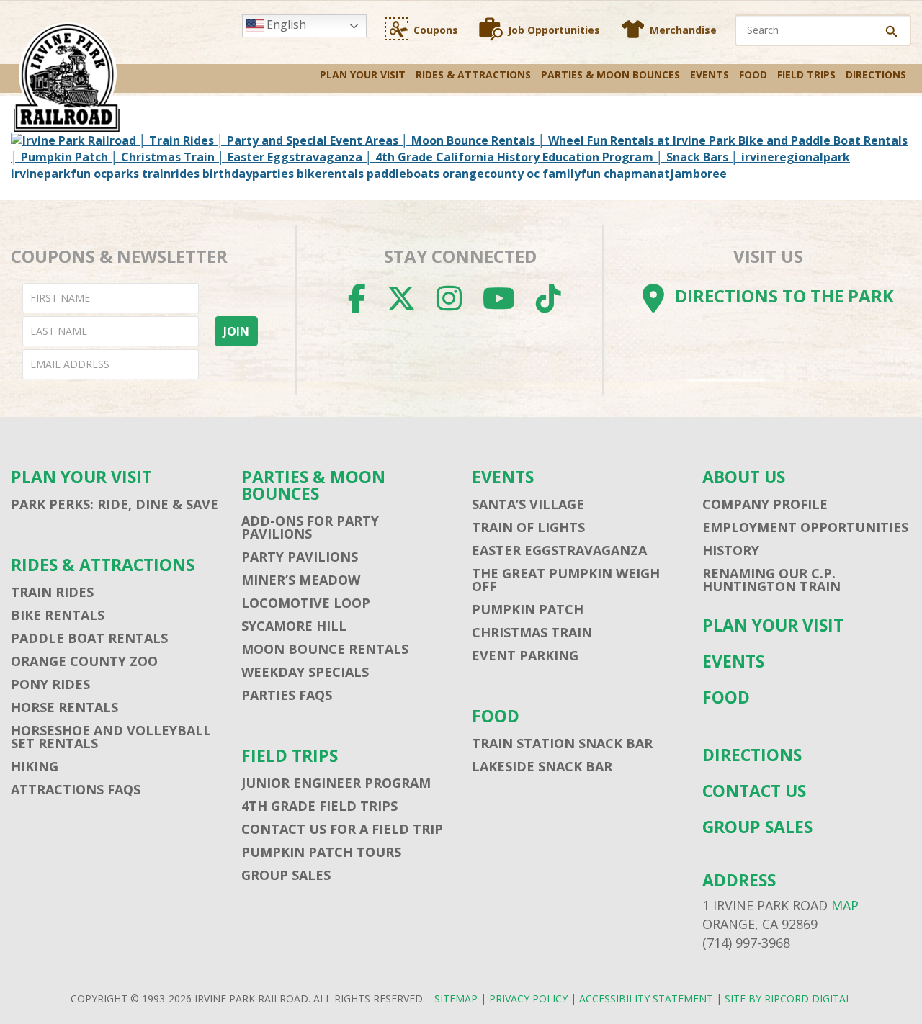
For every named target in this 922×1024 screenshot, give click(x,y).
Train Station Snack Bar (562, 743)
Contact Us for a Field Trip (342, 828)
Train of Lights (528, 527)
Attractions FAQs (75, 789)
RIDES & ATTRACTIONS (473, 74)
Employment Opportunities (805, 527)
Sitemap (456, 998)
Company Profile (765, 504)
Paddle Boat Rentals (89, 638)
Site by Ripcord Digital (788, 998)
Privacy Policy (528, 998)
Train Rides (52, 592)
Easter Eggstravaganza (559, 550)
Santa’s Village (528, 504)
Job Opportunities (554, 30)
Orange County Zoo (84, 661)
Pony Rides (50, 684)
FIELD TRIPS (806, 74)
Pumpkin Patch (527, 609)
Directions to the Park (784, 295)
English (285, 24)
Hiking (34, 766)
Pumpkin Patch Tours (321, 852)
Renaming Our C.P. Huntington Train (771, 580)
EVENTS (709, 74)
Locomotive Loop (305, 602)
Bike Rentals (57, 615)
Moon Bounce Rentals (324, 648)
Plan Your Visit (363, 74)
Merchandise (683, 30)
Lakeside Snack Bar (542, 766)
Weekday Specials (305, 672)
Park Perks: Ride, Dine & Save (114, 504)
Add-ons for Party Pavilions (310, 527)
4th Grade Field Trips (319, 805)
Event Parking (525, 655)
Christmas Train (532, 632)
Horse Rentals (64, 707)
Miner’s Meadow (300, 579)
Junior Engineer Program (336, 782)
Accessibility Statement (646, 998)
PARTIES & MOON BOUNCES (610, 74)
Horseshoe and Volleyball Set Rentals (111, 737)
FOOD (753, 74)
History (730, 550)
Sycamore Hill (293, 625)
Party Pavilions (299, 556)
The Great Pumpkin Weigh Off (566, 580)
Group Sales (286, 875)
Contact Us (754, 791)
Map (845, 905)
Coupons (435, 30)
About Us (743, 477)
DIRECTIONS (876, 74)
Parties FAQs (286, 695)
